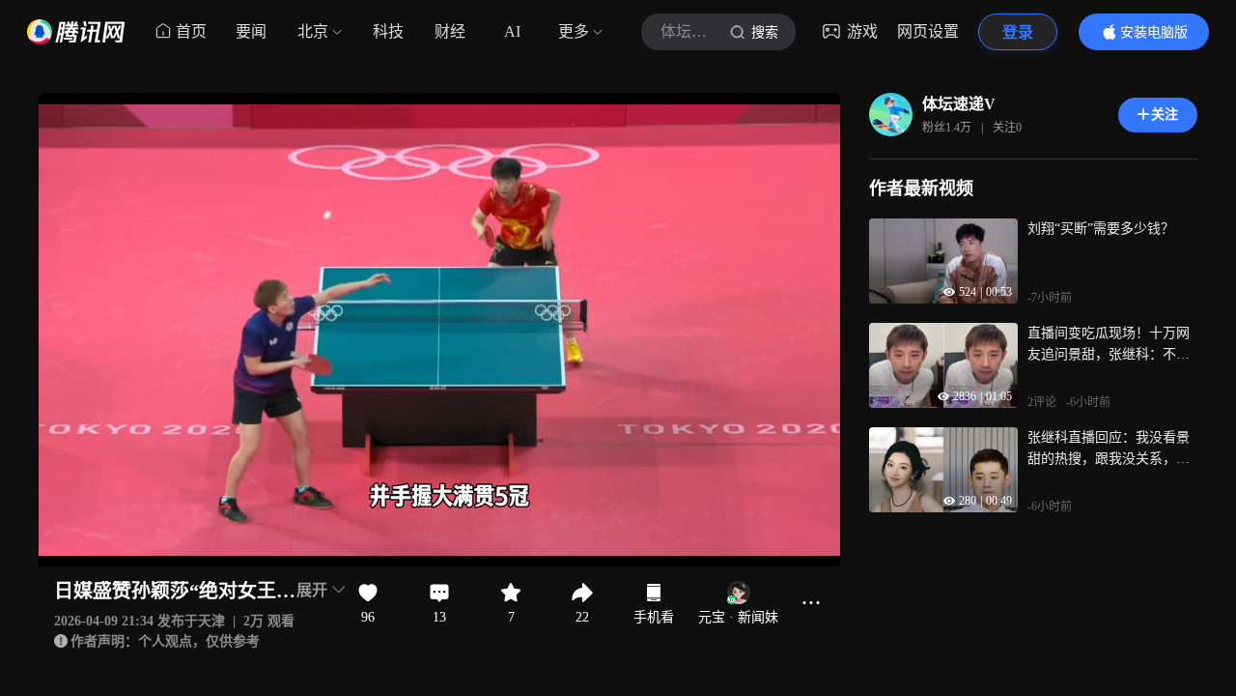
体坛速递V (959, 104)
